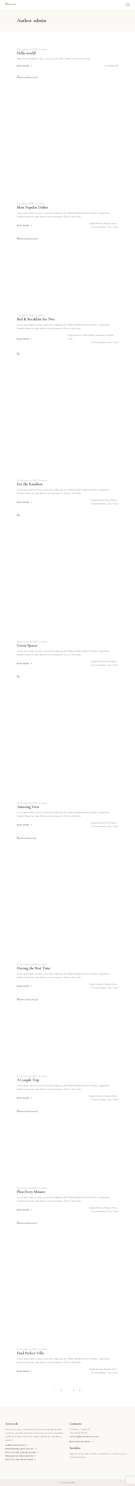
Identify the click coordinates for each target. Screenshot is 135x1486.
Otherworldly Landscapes (94, 335)
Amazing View (28, 806)
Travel (115, 227)
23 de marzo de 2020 (27, 964)
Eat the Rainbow (30, 484)
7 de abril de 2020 (25, 204)
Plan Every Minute (31, 1191)
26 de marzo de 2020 (27, 480)
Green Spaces (27, 645)
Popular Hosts (110, 223)
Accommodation (99, 227)
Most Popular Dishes (32, 207)
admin (44, 49)
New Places (111, 500)
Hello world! (26, 53)
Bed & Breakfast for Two (36, 319)
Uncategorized (111, 66)
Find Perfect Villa (30, 1353)
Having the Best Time (33, 968)
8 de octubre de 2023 (27, 49)
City (109, 227)
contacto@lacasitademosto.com (84, 1437)
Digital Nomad (96, 223)
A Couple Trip (28, 1080)
